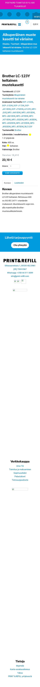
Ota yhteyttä (20, 245)
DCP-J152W (7, 105)
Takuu (20, 673)
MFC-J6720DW (22, 123)
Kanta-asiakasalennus (20, 669)
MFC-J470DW (22, 116)
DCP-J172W (19, 105)
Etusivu (6, 44)
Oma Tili (20, 466)
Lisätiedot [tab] (19, 183)
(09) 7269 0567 (20, 269)
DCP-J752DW (17, 109)
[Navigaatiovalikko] (19, 24)
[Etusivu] (9, 24)
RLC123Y (28, 127)
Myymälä (20, 666)
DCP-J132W (27, 102)
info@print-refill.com (20, 276)
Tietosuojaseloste (20, 480)
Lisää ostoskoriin (12, 173)
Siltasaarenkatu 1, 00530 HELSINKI (20, 266)
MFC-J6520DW (8, 123)
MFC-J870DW (18, 127)
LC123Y (27, 109)
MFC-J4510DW (28, 112)
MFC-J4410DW (14, 112)
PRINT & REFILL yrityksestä (20, 676)
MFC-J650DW (31, 120)
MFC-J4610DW (8, 116)
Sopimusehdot (20, 473)
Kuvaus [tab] (7, 183)
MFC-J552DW (18, 120)
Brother (18, 130)
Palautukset (20, 476)
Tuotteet (15, 44)
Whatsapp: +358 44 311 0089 (20, 273)
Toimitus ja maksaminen (20, 469)
